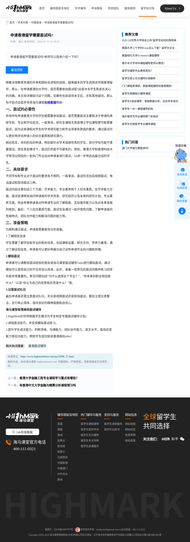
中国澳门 (62, 468)
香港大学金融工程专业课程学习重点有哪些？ (49, 378)
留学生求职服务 (113, 424)
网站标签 (130, 429)
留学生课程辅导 (90, 424)
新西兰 (61, 451)
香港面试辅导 (37, 346)
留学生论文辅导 (90, 435)
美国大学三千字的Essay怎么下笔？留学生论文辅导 (151, 48)
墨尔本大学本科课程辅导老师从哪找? (143, 63)
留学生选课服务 (90, 446)
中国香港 (36, 22)
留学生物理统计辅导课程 (136, 93)
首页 (42, 8)
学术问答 (23, 22)
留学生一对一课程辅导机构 (137, 108)
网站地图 (130, 424)
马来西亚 (62, 457)
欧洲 (60, 479)
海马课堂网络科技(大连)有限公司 (66, 535)
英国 (60, 424)
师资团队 (113, 8)
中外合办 (62, 474)
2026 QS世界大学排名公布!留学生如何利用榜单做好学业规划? (151, 40)
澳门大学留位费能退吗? (135, 148)
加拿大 (61, 440)
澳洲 (60, 435)
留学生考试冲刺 (90, 440)
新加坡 (61, 446)
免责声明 (130, 435)
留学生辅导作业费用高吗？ (137, 70)
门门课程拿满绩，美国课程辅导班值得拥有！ (148, 86)
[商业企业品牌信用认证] (77, 529)
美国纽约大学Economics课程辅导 (140, 55)
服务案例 (129, 8)
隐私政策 (130, 440)
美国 (60, 429)
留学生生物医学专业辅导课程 (139, 124)
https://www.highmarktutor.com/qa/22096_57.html (47, 356)
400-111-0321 (24, 448)
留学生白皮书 (112, 429)
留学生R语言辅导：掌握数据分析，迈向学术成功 (150, 101)
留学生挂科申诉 (90, 429)
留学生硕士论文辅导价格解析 (139, 78)
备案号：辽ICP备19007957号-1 (60, 529)
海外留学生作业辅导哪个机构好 (140, 116)
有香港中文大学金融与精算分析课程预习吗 (47, 385)
